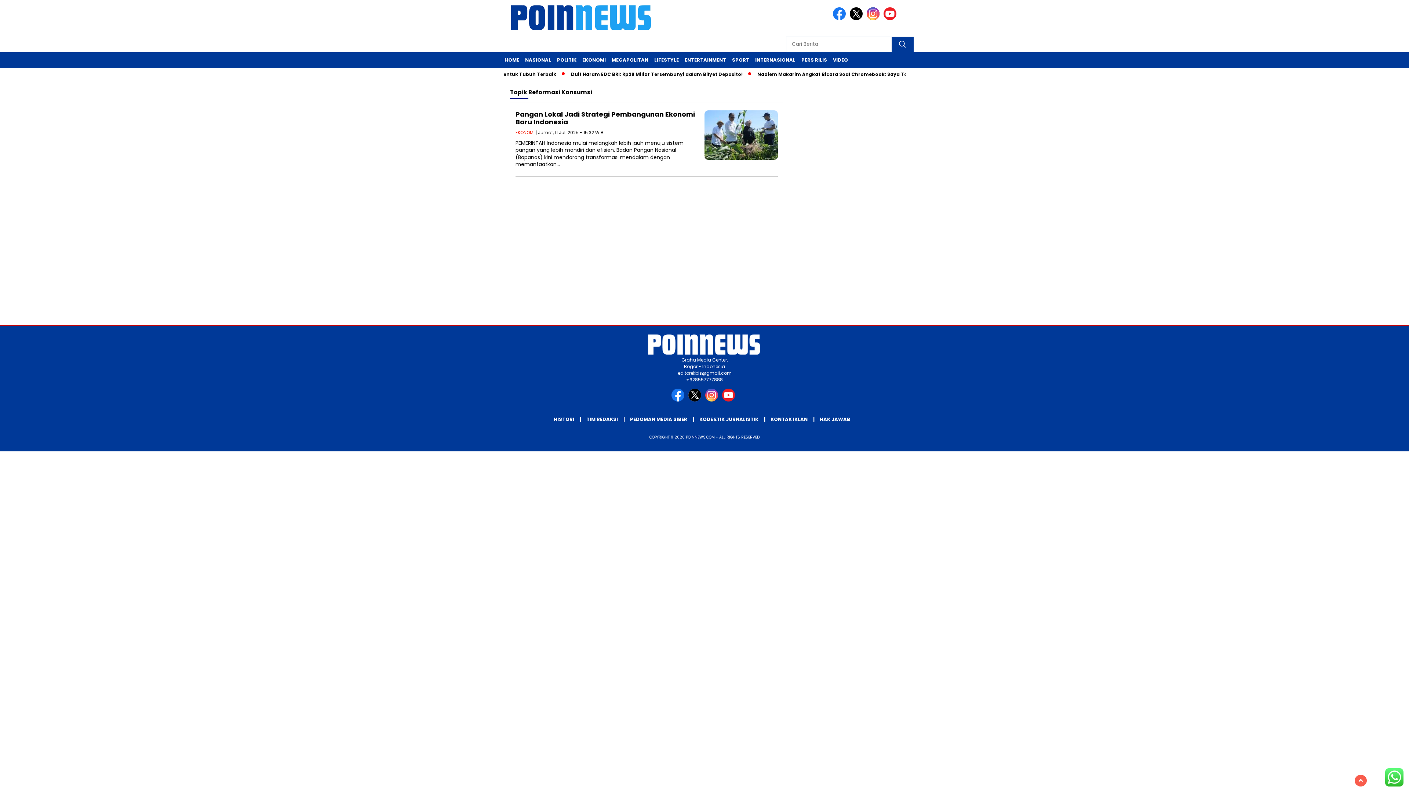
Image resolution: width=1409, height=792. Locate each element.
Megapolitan (630, 59)
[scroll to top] (1360, 780)
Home (512, 59)
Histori (564, 419)
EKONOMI (525, 132)
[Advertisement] (704, 266)
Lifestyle (666, 59)
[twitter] (857, 18)
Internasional (775, 59)
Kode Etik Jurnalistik (728, 419)
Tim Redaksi (602, 419)
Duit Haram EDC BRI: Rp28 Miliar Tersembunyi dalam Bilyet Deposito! (637, 74)
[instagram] (874, 18)
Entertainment (705, 59)
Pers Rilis (814, 59)
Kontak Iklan (789, 419)
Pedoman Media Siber (658, 419)
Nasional (538, 59)
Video (840, 59)
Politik (566, 59)
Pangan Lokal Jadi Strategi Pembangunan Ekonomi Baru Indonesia (605, 118)
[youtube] (891, 18)
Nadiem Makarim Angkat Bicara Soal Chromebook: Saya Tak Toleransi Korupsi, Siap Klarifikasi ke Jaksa (868, 74)
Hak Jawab (835, 419)
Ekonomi (594, 59)
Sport (740, 59)
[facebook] (840, 18)
